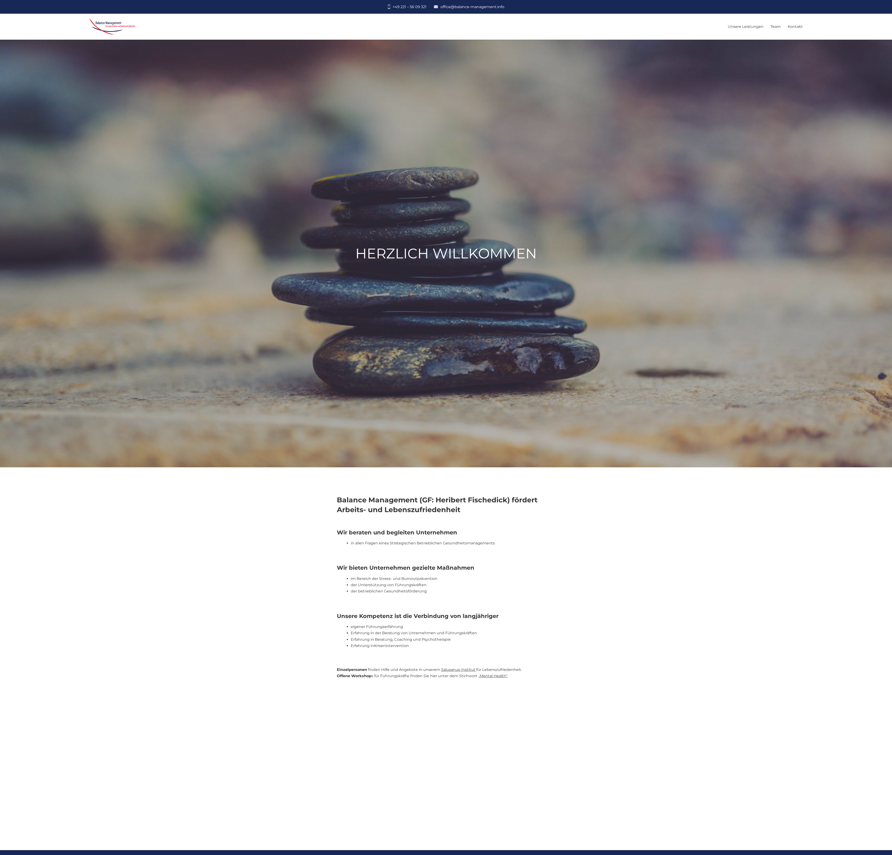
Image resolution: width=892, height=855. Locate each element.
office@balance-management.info (472, 7)
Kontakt (795, 26)
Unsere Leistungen (746, 26)
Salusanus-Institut (458, 669)
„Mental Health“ (493, 676)
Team (776, 26)
